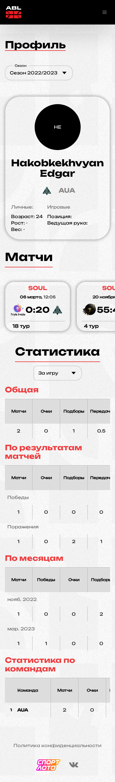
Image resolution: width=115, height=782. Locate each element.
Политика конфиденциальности (57, 745)
